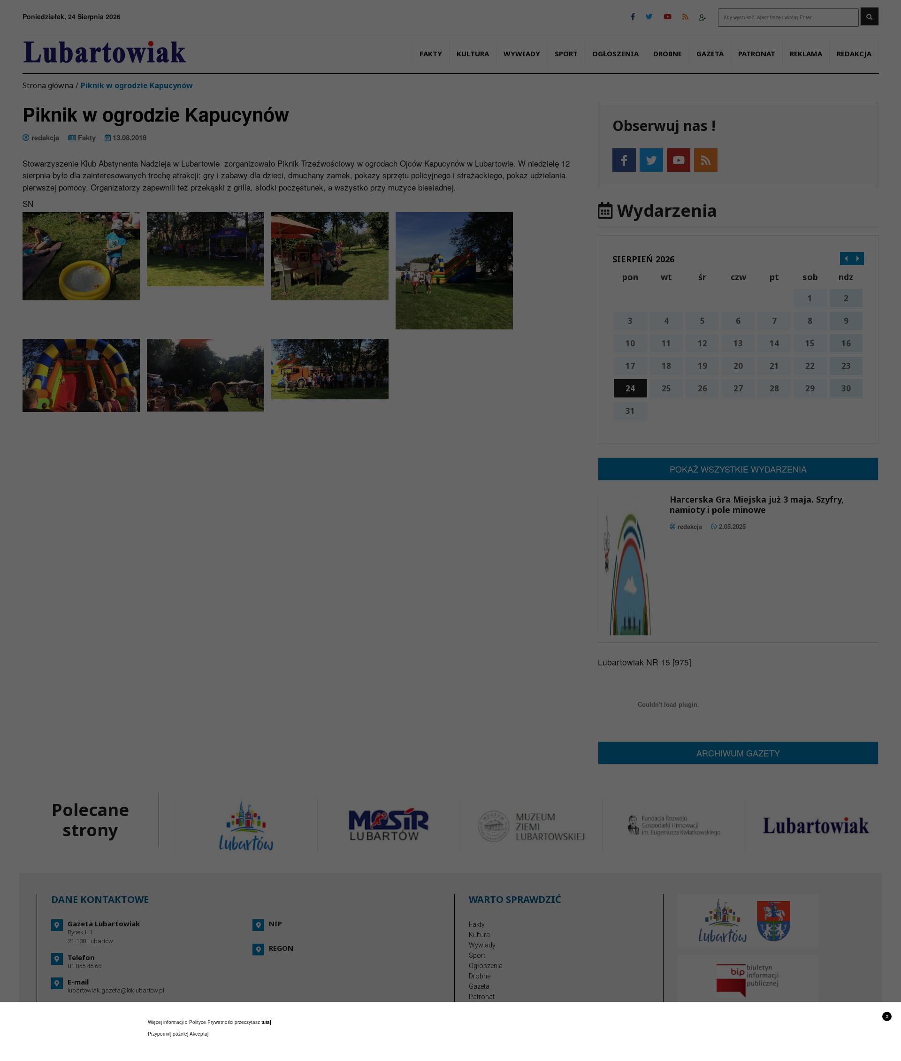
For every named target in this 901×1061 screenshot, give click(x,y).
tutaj (266, 1022)
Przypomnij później (168, 1033)
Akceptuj (199, 1033)
